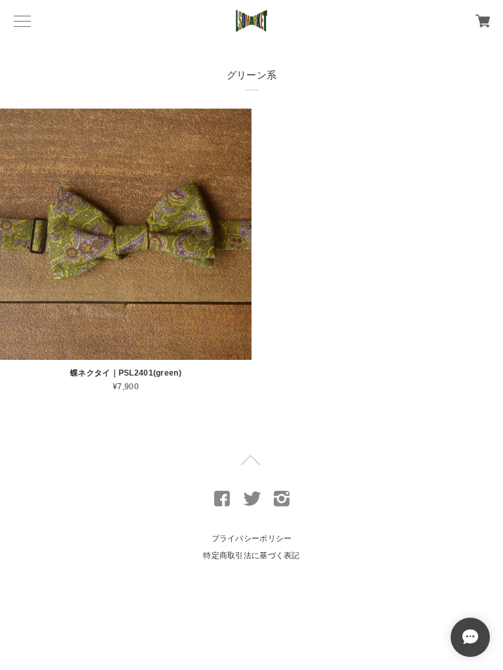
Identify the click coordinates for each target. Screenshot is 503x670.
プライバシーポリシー (252, 538)
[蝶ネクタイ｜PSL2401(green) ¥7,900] (126, 234)
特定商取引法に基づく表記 (251, 555)
